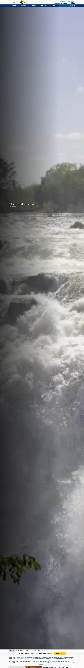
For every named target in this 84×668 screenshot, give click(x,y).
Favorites (72, 1)
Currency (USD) (62, 1)
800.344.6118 (69, 3)
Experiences (23, 5)
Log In (68, 1)
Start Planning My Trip (59, 653)
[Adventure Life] (18, 2)
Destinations (13, 5)
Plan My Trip (43, 5)
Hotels (39, 650)
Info (42, 650)
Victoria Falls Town (20, 657)
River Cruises (33, 650)
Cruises (22, 650)
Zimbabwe (12, 650)
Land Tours (27, 650)
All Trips (17, 650)
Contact (53, 5)
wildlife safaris (50, 661)
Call (48, 653)
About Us (34, 5)
